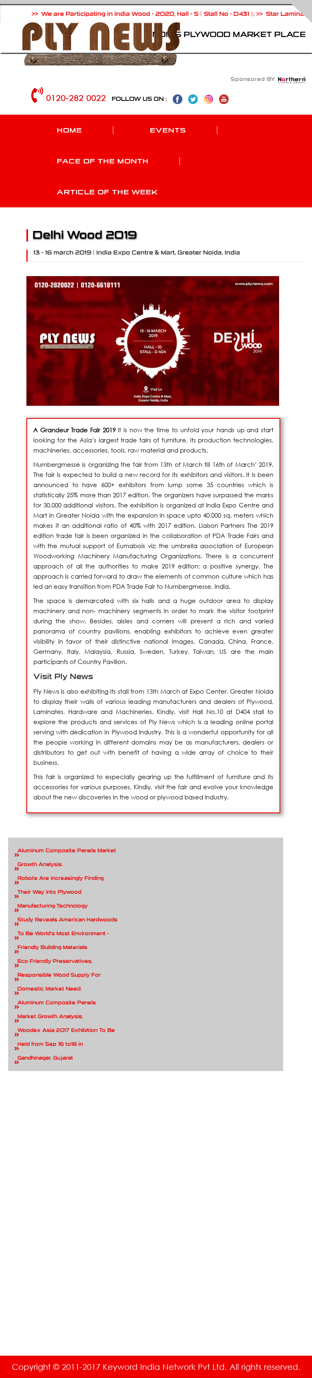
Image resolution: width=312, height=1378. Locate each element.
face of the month (103, 161)
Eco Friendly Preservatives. (55, 961)
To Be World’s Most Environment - (63, 933)
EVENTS (168, 130)
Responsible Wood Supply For (59, 975)
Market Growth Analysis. (50, 1016)
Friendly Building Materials (52, 947)
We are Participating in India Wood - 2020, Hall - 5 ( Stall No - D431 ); (129, 14)
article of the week (107, 192)
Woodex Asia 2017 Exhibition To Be (66, 1030)
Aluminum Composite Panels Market (66, 850)
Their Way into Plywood (49, 892)
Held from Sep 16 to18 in (50, 1044)
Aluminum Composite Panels (56, 1003)
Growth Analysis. (40, 864)
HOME (69, 130)
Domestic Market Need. (49, 989)
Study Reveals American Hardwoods (67, 920)
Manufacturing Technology (52, 906)
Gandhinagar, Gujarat (45, 1058)
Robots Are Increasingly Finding (60, 878)
